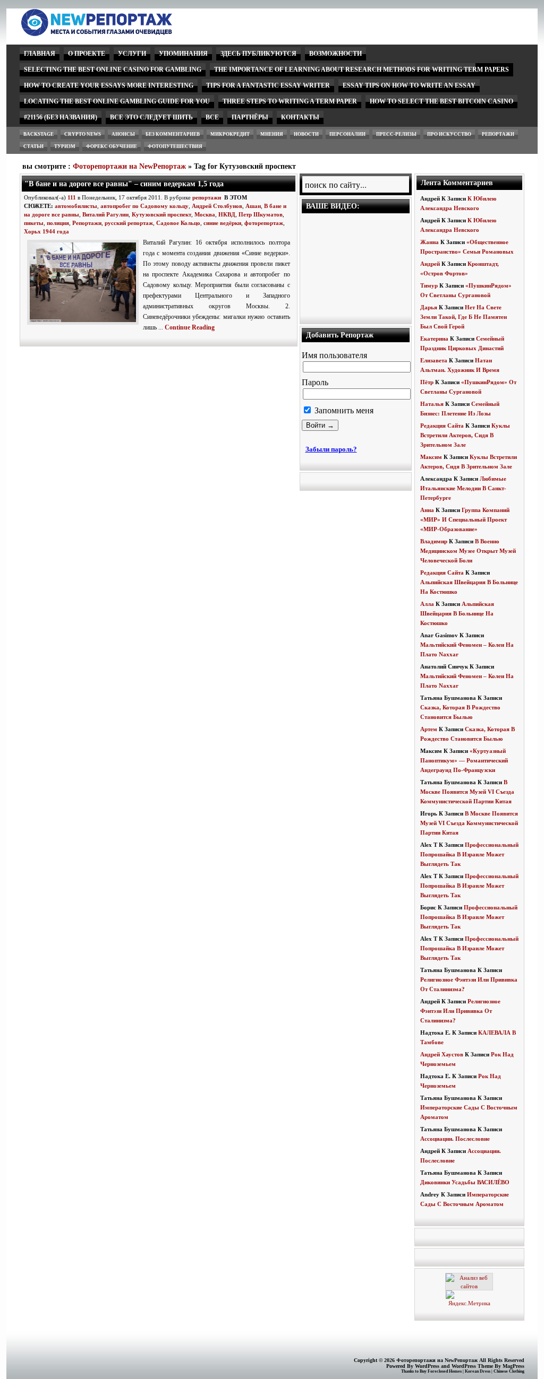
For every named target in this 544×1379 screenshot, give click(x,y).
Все (212, 117)
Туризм (64, 146)
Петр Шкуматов (261, 214)
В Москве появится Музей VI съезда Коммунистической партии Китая (467, 791)
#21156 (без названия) (60, 117)
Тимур (429, 285)
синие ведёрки (222, 223)
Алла (427, 604)
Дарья (428, 307)
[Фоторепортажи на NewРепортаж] (115, 33)
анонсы (123, 134)
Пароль (315, 382)
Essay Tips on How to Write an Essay (409, 85)
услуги (132, 53)
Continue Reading (190, 327)
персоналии (347, 134)
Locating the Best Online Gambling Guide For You (117, 101)
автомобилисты (76, 206)
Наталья (432, 404)
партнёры (250, 117)
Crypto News (82, 134)
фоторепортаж (263, 223)
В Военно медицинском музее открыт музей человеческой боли (468, 550)
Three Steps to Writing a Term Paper (290, 101)
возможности (335, 53)
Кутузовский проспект (161, 214)
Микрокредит (230, 134)
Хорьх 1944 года (46, 231)
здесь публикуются (258, 53)
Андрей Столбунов (217, 206)
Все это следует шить (151, 117)
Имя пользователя (334, 355)
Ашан (253, 206)
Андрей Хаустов (441, 1054)
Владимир (433, 541)
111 (71, 197)
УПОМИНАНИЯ (183, 53)
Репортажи (86, 223)
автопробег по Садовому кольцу (144, 206)
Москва (204, 214)
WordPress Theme (472, 1366)
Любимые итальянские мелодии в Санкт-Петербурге (463, 488)
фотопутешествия (175, 146)
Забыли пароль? (331, 449)
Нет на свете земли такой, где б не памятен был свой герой (463, 316)
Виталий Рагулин (105, 214)
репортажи (498, 134)
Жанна (429, 242)
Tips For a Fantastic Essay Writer (268, 85)
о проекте (86, 53)
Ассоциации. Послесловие (455, 1138)
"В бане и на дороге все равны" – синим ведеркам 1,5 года (124, 183)
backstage (38, 134)
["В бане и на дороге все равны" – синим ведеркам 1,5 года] (85, 325)
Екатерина (434, 338)
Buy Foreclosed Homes (441, 1371)
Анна (427, 510)
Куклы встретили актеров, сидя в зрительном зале (465, 435)
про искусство (449, 134)
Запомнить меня (342, 410)
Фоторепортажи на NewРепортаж (129, 166)
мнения (271, 134)
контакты (300, 117)
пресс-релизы (396, 134)
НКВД (226, 214)
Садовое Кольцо (178, 223)
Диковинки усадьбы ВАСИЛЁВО (464, 1182)
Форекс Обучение (111, 146)
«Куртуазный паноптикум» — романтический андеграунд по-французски (464, 760)
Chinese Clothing (509, 1371)
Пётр (427, 382)
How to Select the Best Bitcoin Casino (441, 101)
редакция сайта (442, 425)
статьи (33, 146)
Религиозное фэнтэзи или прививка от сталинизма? (460, 1011)
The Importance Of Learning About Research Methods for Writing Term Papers (361, 69)
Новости (306, 134)
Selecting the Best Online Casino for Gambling (112, 69)
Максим (431, 457)
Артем (428, 729)
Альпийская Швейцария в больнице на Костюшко (457, 613)
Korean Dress (477, 1371)
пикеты (34, 223)
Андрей (430, 264)
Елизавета (433, 360)
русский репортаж (129, 223)
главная (39, 53)
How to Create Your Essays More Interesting (108, 85)
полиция (58, 223)
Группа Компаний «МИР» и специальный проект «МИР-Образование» (464, 519)
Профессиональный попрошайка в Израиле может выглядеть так (469, 854)
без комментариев (173, 134)
